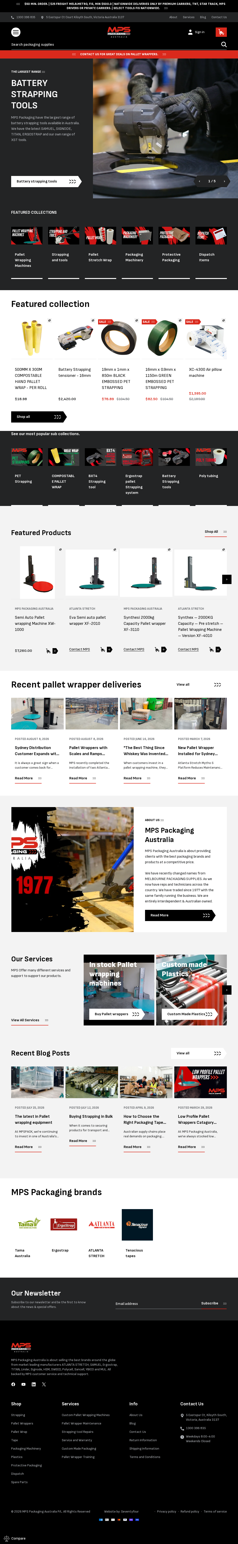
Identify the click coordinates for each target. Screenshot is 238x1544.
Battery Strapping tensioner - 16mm (74, 372)
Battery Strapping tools (170, 481)
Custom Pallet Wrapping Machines (86, 1415)
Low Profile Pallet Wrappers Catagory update (196, 1120)
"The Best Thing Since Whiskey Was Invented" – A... (145, 751)
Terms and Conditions (144, 1457)
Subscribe (209, 1303)
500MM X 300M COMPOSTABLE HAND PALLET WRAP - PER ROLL (31, 378)
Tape (14, 1440)
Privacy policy (166, 1511)
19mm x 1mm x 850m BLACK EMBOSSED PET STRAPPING (116, 378)
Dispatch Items (207, 257)
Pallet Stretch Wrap (100, 257)
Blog (203, 17)
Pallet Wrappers (22, 1423)
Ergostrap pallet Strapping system (134, 484)
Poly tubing (208, 476)
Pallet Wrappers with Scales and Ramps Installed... (88, 751)
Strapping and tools (60, 257)
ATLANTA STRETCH (96, 1253)
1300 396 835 (196, 1428)
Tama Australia (22, 1253)
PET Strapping (23, 479)
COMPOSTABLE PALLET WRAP (63, 481)
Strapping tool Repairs (77, 1432)
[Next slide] (222, 181)
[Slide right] (226, 579)
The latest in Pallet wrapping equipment (33, 1119)
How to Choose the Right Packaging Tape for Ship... (143, 1120)
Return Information (143, 1440)
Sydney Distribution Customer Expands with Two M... (37, 751)
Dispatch (17, 1474)
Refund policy (190, 1511)
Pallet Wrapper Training (78, 1457)
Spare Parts (19, 1482)
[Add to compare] (49, 320)
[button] (15, 32)
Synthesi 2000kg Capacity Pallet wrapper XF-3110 (145, 623)
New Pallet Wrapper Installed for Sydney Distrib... (196, 751)
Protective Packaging (171, 257)
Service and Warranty (77, 1440)
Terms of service (215, 1511)
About (173, 17)
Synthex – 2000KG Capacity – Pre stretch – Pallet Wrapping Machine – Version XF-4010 (200, 626)
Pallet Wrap (19, 1432)
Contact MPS (79, 649)
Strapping (18, 1415)
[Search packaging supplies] (224, 44)
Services (189, 17)
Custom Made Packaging (79, 1449)
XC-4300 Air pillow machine (205, 372)
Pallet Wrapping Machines (23, 260)
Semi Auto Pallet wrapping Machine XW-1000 (35, 623)
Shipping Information (144, 1449)
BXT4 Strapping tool (97, 481)
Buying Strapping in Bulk (91, 1116)
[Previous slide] (202, 181)
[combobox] (119, 44)
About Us (135, 1415)
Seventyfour (130, 1511)
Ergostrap (60, 1250)
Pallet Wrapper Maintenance (81, 1423)
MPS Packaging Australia (39, 1511)
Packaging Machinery (134, 257)
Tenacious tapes (134, 1253)
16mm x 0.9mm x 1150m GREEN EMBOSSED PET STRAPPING (160, 378)
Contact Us (219, 17)
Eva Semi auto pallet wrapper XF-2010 (87, 620)
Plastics (17, 1457)
